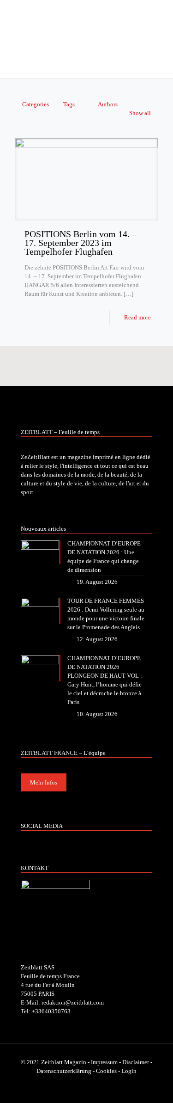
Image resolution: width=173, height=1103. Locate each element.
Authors (108, 104)
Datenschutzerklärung (63, 1070)
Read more (137, 317)
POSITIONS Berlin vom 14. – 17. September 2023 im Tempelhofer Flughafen (80, 243)
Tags (69, 104)
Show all (140, 113)
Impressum (104, 1062)
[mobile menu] (160, 18)
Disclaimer (135, 1062)
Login (129, 1070)
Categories (35, 104)
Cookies (106, 1070)
